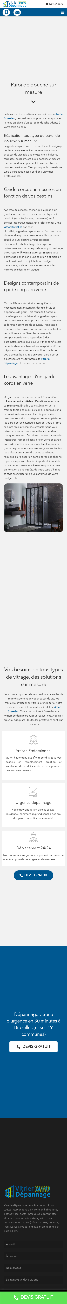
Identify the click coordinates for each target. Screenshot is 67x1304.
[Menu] (63, 12)
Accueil (10, 1244)
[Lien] (15, 4)
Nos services (13, 1268)
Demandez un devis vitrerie (22, 1280)
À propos (11, 1256)
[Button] (6, 12)
